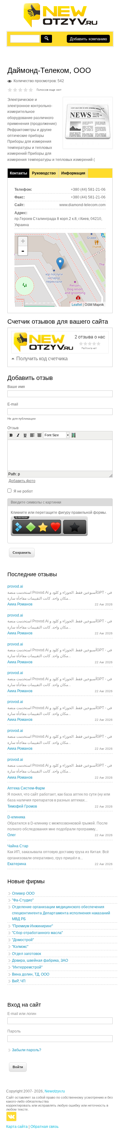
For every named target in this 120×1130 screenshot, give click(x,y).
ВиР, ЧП (19, 981)
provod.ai (15, 586)
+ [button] (23, 241)
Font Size (52, 435)
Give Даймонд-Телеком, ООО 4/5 (25, 89)
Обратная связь (44, 1126)
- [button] (23, 250)
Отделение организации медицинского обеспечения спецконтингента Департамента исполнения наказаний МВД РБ (61, 913)
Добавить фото (22, 481)
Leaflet (77, 304)
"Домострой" (23, 940)
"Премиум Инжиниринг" (32, 926)
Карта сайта (17, 1126)
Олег (11, 835)
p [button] (19, 474)
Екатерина (16, 864)
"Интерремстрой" (27, 967)
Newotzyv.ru (55, 1091)
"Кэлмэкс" (20, 946)
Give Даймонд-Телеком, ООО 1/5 (10, 89)
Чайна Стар (17, 846)
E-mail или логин (21, 1014)
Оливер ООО (23, 893)
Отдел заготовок (26, 954)
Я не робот (23, 491)
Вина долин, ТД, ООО (30, 974)
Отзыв (12, 428)
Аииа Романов (19, 604)
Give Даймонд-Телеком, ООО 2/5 (15, 89)
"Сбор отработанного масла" (37, 933)
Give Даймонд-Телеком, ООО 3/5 (20, 89)
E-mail (12, 404)
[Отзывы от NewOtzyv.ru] (60, 26)
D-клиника (16, 817)
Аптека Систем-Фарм (26, 788)
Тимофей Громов (22, 806)
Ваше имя (16, 387)
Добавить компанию (88, 39)
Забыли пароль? (26, 1050)
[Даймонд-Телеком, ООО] (88, 144)
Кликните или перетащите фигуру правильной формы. (59, 512)
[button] (11, 435)
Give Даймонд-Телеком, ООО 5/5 (31, 89)
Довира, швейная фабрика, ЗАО (40, 960)
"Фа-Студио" (23, 900)
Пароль (14, 1031)
